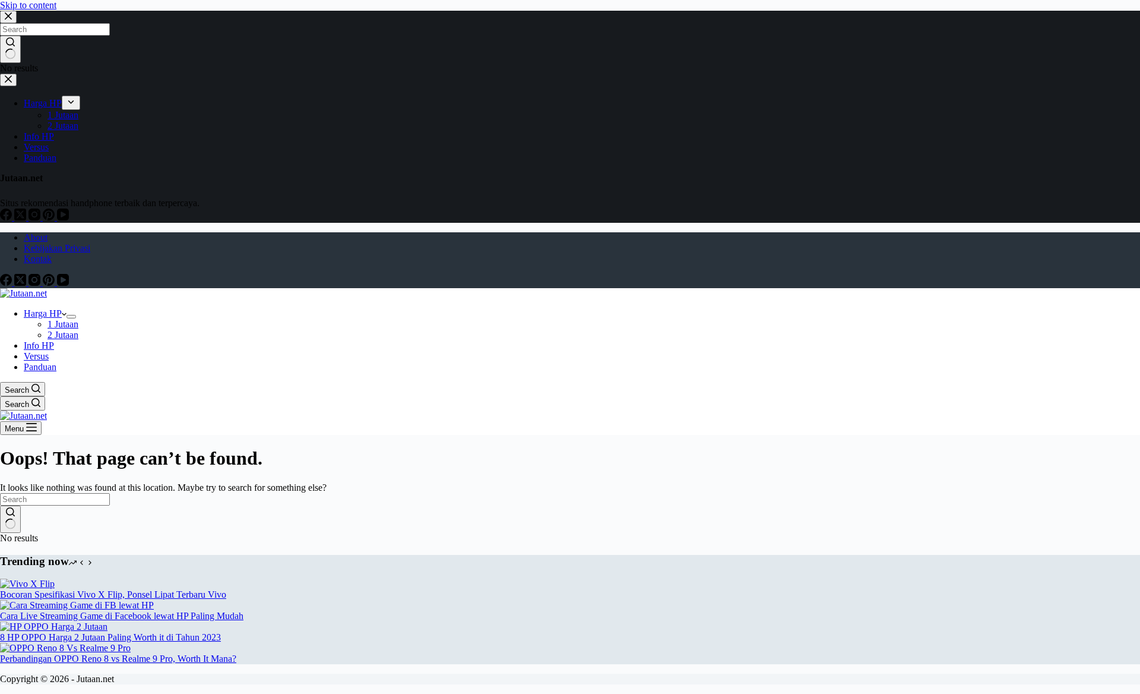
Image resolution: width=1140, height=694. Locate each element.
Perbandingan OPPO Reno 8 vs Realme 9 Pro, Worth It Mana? (118, 659)
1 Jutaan (63, 324)
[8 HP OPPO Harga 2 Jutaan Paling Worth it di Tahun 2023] (53, 627)
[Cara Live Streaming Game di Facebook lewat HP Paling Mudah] (77, 605)
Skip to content (28, 5)
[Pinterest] (50, 282)
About (36, 237)
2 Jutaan (63, 335)
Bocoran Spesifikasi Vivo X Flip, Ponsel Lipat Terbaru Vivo (113, 594)
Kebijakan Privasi (57, 248)
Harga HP (43, 313)
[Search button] (10, 519)
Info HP (39, 345)
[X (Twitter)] (21, 282)
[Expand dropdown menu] (71, 316)
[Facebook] (7, 282)
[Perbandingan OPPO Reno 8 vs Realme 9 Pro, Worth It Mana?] (65, 648)
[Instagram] (35, 282)
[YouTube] (63, 282)
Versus (36, 356)
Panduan (40, 367)
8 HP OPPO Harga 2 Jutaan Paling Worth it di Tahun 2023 (110, 637)
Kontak (38, 259)
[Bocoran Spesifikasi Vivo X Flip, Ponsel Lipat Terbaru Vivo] (27, 584)
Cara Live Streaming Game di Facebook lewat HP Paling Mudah (121, 616)
